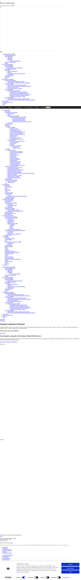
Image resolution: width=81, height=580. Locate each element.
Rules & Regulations (14, 142)
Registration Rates (11, 220)
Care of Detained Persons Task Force (15, 167)
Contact (11, 542)
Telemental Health (8, 261)
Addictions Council (14, 128)
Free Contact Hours (9, 207)
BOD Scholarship (8, 97)
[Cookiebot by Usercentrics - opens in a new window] (8, 577)
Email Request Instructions (15, 161)
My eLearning (8, 201)
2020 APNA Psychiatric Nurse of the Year (18, 91)
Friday (11, 227)
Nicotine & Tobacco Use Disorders (12, 252)
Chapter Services (13, 157)
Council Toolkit (11, 140)
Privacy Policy (5, 557)
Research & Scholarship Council (16, 138)
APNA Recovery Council (15, 137)
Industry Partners (11, 182)
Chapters (7, 149)
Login (4, 104)
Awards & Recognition (7, 79)
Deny (70, 571)
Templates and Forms (14, 154)
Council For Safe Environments (16, 133)
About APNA (3, 107)
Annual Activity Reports (12, 115)
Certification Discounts (9, 197)
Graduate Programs (9, 245)
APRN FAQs (10, 57)
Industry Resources (9, 246)
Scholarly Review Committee (13, 176)
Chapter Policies (13, 153)
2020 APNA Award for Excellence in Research (19, 95)
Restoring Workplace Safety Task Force (15, 169)
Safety (6, 255)
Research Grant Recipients (13, 87)
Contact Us (5, 103)
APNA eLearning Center (8, 102)
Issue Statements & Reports (10, 69)
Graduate (9, 244)
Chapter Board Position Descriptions (17, 165)
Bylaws (9, 114)
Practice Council (13, 136)
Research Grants (8, 83)
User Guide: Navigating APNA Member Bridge (17, 196)
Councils (7, 126)
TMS (6, 262)
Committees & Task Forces (10, 166)
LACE (9, 59)
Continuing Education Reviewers (14, 177)
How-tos (9, 195)
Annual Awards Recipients (13, 90)
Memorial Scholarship (9, 80)
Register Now (3, 333)
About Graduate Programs (10, 62)
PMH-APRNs (8, 56)
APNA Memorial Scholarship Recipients (16, 81)
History (6, 63)
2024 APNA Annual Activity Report (17, 117)
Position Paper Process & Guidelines (15, 67)
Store (6, 78)
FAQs (6, 191)
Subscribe (10, 72)
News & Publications (7, 64)
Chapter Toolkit (11, 150)
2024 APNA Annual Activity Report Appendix (22, 121)
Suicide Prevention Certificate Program (15, 211)
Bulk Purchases (8, 214)
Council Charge (16, 146)
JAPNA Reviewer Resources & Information (16, 73)
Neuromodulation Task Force (13, 168)
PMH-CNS (10, 58)
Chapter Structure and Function (16, 151)
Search (47, 107)
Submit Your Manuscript (12, 71)
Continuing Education (18, 107)
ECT (6, 240)
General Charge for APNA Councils (17, 141)
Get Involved (7, 193)
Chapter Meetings (13, 160)
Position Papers (8, 66)
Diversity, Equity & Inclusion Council (17, 134)
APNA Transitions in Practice (13, 209)
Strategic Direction (9, 123)
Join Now (7, 189)
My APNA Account (9, 192)
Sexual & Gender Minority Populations (13, 259)
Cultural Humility (8, 239)
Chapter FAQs (13, 156)
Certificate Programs (9, 208)
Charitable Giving (8, 178)
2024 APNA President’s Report (19, 118)
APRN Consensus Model (15, 60)
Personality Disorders (9, 253)
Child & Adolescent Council (15, 130)
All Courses (2, 320)
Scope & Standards (9, 75)
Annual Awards (8, 89)
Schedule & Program (12, 223)
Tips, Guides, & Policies (15, 145)
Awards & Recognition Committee (14, 172)
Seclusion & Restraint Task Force (14, 170)
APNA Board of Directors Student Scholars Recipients (18, 98)
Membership (10, 107)
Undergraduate (11, 243)
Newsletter (7, 77)
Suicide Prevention (9, 212)
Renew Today (8, 190)
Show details (66, 577)
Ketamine (7, 250)
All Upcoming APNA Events (11, 216)
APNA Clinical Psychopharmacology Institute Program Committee (21, 173)
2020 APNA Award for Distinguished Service (19, 93)
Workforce (7, 263)
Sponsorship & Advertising (10, 180)
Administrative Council (14, 129)
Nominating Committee (12, 174)
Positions (7, 254)
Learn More (10, 122)
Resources (37, 107)
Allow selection (70, 568)
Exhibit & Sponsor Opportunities (14, 229)
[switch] (36, 577)
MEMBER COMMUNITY (11, 342)
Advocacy (7, 125)
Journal (6, 248)
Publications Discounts (9, 198)
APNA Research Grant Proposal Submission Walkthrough (19, 86)
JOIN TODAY (3, 342)
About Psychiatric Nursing (8, 54)
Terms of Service (6, 559)
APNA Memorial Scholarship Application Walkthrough (19, 82)
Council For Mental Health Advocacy (17, 132)
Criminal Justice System (10, 238)
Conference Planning (14, 158)
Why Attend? (10, 219)
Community (43, 107)
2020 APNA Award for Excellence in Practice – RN (20, 94)
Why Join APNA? (8, 186)
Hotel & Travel (11, 222)
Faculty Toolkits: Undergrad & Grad (12, 241)
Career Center (5, 101)
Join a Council (10, 127)
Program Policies (8, 235)
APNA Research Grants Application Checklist (17, 85)
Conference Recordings (12, 205)
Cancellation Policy (6, 558)
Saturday (12, 228)
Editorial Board (11, 74)
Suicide (6, 260)
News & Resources (6, 556)
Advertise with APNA (12, 181)
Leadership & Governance (10, 112)
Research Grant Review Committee (15, 88)
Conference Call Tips (17, 148)
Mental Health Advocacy (10, 251)
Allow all (70, 564)
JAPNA (6, 70)
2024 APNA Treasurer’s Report (19, 120)
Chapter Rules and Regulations (16, 152)
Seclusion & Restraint (9, 258)
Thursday (12, 225)
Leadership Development (15, 162)
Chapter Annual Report (14, 164)
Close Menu (3, 319)
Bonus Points (10, 204)
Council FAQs (13, 143)
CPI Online (10, 206)
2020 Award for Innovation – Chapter (17, 96)
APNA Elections (11, 113)
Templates (12, 144)
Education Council (14, 135)
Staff (6, 183)
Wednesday (12, 224)
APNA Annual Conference (10, 217)
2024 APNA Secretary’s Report (19, 119)
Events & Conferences (29, 107)
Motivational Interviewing (10, 213)
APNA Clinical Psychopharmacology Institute (14, 230)
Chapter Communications (15, 159)
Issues (6, 247)
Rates (6, 188)
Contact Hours (10, 221)
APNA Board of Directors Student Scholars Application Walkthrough (21, 99)
